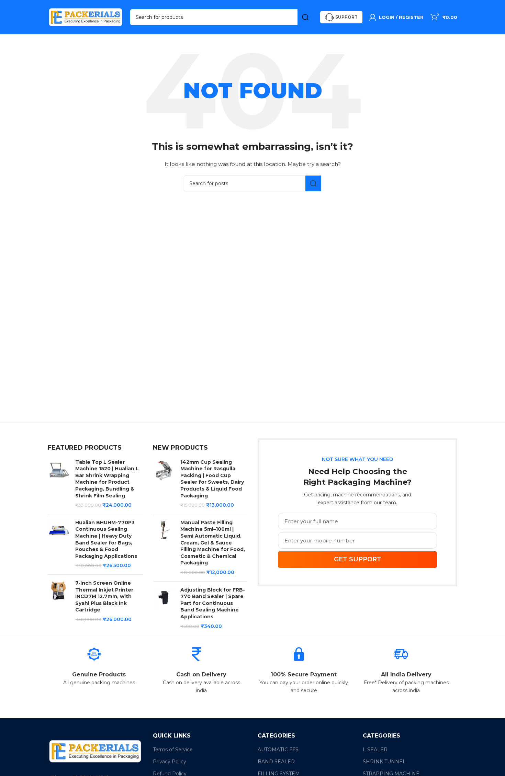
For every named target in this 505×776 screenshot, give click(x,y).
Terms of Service (173, 749)
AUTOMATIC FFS (278, 749)
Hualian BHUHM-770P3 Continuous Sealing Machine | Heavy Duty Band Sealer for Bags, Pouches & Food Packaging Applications (106, 539)
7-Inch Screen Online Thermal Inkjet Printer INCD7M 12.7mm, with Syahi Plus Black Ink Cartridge (104, 596)
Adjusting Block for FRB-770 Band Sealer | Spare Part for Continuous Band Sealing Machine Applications (212, 603)
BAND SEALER (276, 761)
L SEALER (375, 749)
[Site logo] (85, 17)
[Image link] (95, 751)
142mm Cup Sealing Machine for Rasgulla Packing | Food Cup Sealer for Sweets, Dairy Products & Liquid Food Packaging (212, 479)
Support (346, 17)
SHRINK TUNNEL (384, 761)
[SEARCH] (305, 17)
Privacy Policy (169, 761)
